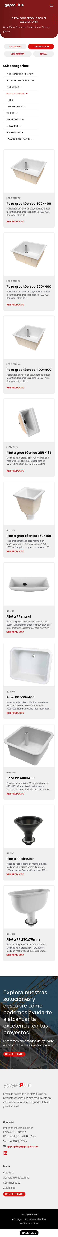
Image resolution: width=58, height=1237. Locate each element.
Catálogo (8, 1172)
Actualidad (9, 1187)
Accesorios (13, 132)
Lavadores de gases (17, 139)
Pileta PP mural (18, 616)
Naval (43, 54)
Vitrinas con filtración (20, 80)
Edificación (17, 54)
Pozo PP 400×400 (20, 778)
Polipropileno (16, 106)
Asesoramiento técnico (16, 1177)
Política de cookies (29, 1223)
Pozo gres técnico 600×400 (28, 203)
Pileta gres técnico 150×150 (28, 536)
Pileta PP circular (20, 859)
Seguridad (15, 46)
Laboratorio (41, 46)
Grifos (10, 113)
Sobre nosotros (11, 1182)
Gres (10, 100)
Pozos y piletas (15, 93)
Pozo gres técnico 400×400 (28, 369)
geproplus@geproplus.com (23, 1146)
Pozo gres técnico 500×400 (28, 286)
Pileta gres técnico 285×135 (29, 452)
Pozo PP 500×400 (20, 697)
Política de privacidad (36, 1219)
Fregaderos (13, 119)
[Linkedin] (5, 1153)
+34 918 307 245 (17, 1141)
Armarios (12, 126)
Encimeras (12, 87)
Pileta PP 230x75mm (23, 939)
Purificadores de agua (19, 74)
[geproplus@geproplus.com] (4, 1146)
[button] (51, 5)
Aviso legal (16, 1219)
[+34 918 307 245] (4, 1141)
